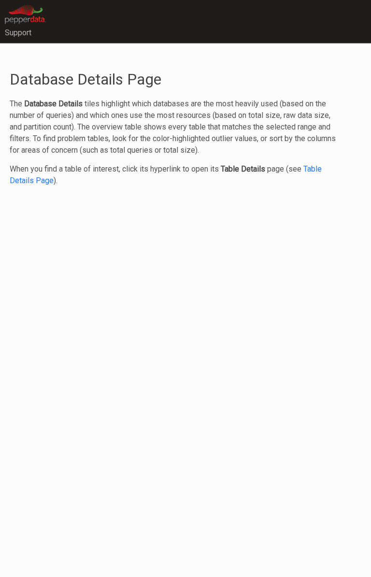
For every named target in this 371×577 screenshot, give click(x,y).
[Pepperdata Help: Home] (25, 13)
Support (18, 32)
